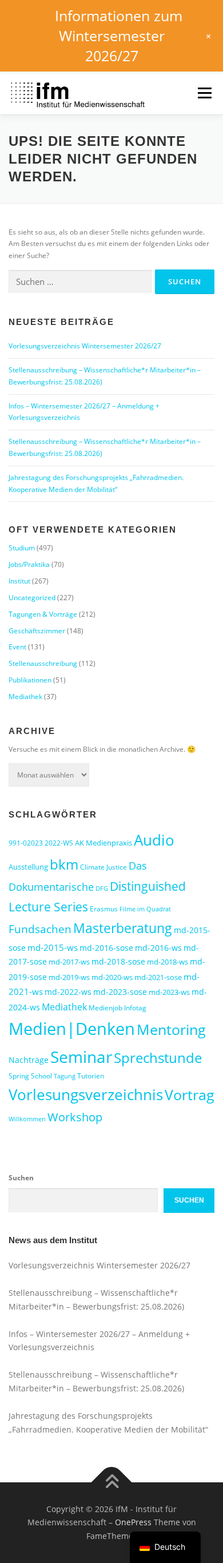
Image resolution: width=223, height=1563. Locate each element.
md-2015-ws (52, 947)
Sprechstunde (158, 1058)
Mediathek (25, 696)
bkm (64, 864)
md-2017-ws (69, 962)
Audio (154, 840)
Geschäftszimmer (37, 631)
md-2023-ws (169, 992)
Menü (203, 93)
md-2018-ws (167, 962)
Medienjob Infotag (117, 1008)
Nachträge (29, 1059)
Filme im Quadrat (145, 909)
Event (17, 647)
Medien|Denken (72, 1028)
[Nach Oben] (111, 1482)
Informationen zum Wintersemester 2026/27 (118, 35)
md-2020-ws (112, 977)
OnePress (133, 1522)
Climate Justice (103, 867)
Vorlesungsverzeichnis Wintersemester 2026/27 (85, 346)
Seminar (81, 1057)
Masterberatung (122, 928)
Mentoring (171, 1029)
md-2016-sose (106, 947)
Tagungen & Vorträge (43, 614)
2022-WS (59, 843)
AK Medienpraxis (103, 843)
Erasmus (104, 909)
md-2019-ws (69, 977)
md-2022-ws (68, 991)
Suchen (21, 1178)
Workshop (74, 1117)
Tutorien (90, 1076)
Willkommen (27, 1119)
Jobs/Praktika (29, 564)
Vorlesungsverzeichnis (86, 1095)
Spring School (30, 1076)
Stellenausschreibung (43, 663)
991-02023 (26, 843)
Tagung (64, 1076)
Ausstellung (28, 867)
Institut (19, 581)
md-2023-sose (120, 991)
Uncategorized (32, 597)
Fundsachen (40, 929)
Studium (22, 548)
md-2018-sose (118, 961)
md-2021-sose (158, 977)
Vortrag (189, 1094)
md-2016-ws (158, 947)
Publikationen (30, 680)
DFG (101, 888)
